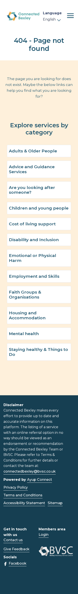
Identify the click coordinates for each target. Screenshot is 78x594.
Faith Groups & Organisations (25, 294)
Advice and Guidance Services (32, 169)
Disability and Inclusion (34, 239)
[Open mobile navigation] (70, 15)
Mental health (24, 333)
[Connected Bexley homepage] (23, 16)
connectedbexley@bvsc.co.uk (29, 471)
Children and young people (38, 208)
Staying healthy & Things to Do (38, 352)
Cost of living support (32, 223)
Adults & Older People (33, 150)
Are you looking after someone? (32, 190)
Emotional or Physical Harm (32, 258)
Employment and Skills (34, 276)
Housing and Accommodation (27, 315)
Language (52, 13)
